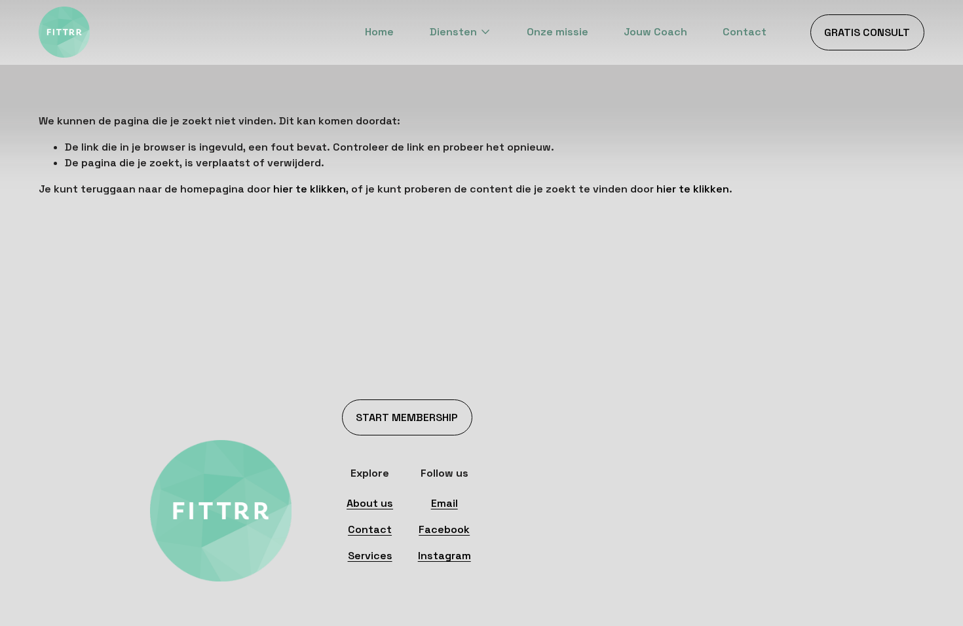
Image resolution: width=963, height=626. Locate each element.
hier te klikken (309, 189)
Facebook (444, 529)
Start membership (407, 417)
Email (444, 503)
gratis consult (867, 32)
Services (370, 555)
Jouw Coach (655, 32)
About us (370, 503)
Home (379, 32)
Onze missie (557, 32)
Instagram (444, 555)
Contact (744, 32)
